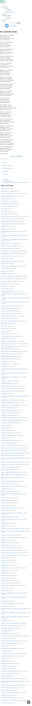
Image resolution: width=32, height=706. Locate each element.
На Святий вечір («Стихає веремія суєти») (11, 377)
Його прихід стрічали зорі (7, 323)
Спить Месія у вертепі (6, 628)
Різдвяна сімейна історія (7, 545)
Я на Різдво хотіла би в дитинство (9, 692)
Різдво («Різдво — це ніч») (7, 469)
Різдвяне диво (4, 557)
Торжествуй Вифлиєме (6, 656)
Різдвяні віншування (6, 500)
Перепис (3, 425)
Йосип (2, 326)
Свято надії (4, 620)
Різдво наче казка (5, 483)
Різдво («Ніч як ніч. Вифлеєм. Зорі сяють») (11, 464)
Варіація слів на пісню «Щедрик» (9, 246)
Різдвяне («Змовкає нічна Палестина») (10, 555)
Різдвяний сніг (4, 573)
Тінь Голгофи (4, 638)
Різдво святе (4, 488)
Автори (4, 13)
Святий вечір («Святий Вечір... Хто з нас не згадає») (14, 612)
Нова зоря (3, 393)
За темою (6, 179)
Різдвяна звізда (4, 510)
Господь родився (5, 268)
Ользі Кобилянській (5, 407)
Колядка (3, 338)
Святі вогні (3, 590)
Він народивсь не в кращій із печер (9, 231)
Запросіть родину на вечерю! (8, 316)
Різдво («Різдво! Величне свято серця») (10, 472)
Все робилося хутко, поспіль (8, 256)
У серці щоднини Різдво (7, 673)
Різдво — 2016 (4, 497)
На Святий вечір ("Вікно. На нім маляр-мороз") (12, 369)
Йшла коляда (4, 328)
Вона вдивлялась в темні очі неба (9, 253)
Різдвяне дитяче (5, 560)
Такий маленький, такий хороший (9, 640)
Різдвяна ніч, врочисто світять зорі (9, 537)
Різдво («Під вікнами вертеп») (8, 467)
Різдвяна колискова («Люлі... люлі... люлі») (11, 519)
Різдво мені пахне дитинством (8, 481)
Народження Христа (6, 381)
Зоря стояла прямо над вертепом (9, 321)
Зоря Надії (3, 318)
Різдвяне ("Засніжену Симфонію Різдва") (11, 550)
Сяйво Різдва (4, 630)
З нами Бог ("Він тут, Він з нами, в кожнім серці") (13, 294)
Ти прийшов (4, 651)
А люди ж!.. (4, 198)
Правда (3, 438)
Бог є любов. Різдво (6, 213)
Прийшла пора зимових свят (8, 440)
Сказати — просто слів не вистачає (9, 623)
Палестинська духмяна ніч (7, 422)
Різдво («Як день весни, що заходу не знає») (12, 477)
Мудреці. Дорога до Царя (7, 356)
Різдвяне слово (4, 562)
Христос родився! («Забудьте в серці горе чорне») (13, 681)
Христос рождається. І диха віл (8, 687)
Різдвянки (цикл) (5, 578)
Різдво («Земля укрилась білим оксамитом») (12, 458)
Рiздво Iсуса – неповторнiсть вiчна (9, 445)
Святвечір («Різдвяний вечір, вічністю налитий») (12, 593)
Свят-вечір (3, 588)
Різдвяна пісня (4, 540)
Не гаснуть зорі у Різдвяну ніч (8, 386)
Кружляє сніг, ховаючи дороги (8, 341)
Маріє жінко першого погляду (8, 343)
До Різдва (3, 283)
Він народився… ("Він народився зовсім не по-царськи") (15, 239)
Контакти (5, 19)
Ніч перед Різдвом (5, 358)
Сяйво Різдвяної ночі (6, 633)
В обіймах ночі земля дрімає (8, 224)
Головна (5, 6)
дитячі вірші (6, 171)
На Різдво (3, 366)
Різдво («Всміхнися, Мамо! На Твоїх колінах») (12, 450)
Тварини (3, 646)
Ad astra (3, 188)
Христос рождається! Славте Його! (9, 685)
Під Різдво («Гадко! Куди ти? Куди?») (10, 417)
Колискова (3, 331)
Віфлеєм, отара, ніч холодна (8, 243)
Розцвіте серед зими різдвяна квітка (9, 585)
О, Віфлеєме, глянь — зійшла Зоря (9, 405)
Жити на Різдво (5, 288)
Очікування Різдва (5, 415)
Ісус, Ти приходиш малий (7, 193)
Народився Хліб (5, 383)
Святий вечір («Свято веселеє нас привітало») (12, 616)
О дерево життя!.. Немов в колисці (9, 400)
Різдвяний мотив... (5, 570)
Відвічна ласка (4, 229)
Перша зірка (4, 427)
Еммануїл (3, 286)
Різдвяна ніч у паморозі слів (8, 535)
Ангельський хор (5, 211)
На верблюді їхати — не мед (8, 364)
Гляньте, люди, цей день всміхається (10, 266)
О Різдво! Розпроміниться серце (9, 402)
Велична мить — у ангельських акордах (10, 251)
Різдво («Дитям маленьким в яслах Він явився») (13, 453)
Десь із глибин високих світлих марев (10, 278)
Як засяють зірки (5, 695)
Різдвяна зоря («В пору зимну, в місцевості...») (12, 513)
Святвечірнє (4, 601)
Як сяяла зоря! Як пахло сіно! (8, 697)
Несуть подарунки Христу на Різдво (9, 391)
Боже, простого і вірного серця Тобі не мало (12, 216)
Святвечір (5, 174)
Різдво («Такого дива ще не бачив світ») (11, 474)
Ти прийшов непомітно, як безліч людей (11, 653)
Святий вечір (4, 606)
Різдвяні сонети (5, 503)
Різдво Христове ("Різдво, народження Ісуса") (12, 493)
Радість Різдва (4, 580)
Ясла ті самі (4, 702)
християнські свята (7, 165)
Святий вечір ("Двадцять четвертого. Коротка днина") (14, 608)
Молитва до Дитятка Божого (8, 353)
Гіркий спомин (4, 263)
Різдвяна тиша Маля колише (8, 547)
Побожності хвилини (6, 430)
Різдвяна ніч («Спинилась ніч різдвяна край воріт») (13, 531)
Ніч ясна (3, 361)
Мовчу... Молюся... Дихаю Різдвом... (10, 351)
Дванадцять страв (5, 273)
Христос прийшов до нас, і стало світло (10, 678)
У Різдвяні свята (5, 666)
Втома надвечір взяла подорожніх (9, 261)
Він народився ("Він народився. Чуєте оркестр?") (13, 235)
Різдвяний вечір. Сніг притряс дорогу (10, 567)
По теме (8, 16)
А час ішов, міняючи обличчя (8, 206)
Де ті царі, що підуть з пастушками (9, 276)
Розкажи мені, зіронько (6, 583)
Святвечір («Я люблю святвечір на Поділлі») (12, 597)
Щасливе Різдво (5, 690)
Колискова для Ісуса (6, 333)
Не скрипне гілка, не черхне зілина (9, 388)
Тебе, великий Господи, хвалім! (8, 648)
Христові (3, 676)
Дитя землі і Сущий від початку (8, 281)
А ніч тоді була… (5, 201)
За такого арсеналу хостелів (8, 313)
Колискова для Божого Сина (8, 336)
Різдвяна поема (5, 542)
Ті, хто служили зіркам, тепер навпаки (10, 635)
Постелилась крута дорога (7, 435)
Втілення (3, 258)
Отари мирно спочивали (7, 412)
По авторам (9, 18)
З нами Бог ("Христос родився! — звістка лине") (12, 298)
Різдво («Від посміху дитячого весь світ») (11, 448)
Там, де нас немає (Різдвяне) (8, 643)
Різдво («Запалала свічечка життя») (9, 455)
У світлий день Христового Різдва (9, 671)
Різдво (4, 162)
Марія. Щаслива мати (6, 348)
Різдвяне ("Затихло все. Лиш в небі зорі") (11, 552)
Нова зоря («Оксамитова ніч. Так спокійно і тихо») (13, 396)
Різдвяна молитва (5, 523)
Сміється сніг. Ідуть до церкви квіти (9, 625)
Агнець (2, 208)
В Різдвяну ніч (4, 226)
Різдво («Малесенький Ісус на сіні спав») (11, 462)
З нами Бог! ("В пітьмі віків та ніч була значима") (12, 302)
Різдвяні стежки (5, 505)
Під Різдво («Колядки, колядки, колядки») (11, 420)
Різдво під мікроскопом (6, 486)
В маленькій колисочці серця (8, 221)
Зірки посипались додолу (7, 311)
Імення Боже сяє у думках (7, 191)
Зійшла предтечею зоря (7, 308)
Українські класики (10, 12)
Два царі (3, 271)
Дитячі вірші (9, 10)
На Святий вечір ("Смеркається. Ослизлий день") (16, 182)
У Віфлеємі (4, 661)
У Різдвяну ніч (4, 668)
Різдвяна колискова (6, 517)
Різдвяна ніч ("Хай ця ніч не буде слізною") (11, 528)
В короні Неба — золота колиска (9, 218)
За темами (8, 9)
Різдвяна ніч (4, 526)
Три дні (3, 658)
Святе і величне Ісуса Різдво (8, 603)
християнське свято (8, 168)
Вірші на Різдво (7, 180)
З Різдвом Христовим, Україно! (8, 306)
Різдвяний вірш (4, 565)
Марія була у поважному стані (8, 346)
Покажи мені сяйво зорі (7, 433)
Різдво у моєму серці (6, 491)
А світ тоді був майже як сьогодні (9, 203)
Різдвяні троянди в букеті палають (9, 508)
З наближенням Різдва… (7, 291)
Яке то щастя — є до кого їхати (8, 700)
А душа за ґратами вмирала (8, 196)
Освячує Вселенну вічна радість (9, 410)
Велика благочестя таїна (7, 248)
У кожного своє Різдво (6, 663)
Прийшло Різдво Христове (7, 443)
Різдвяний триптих (5, 575)
